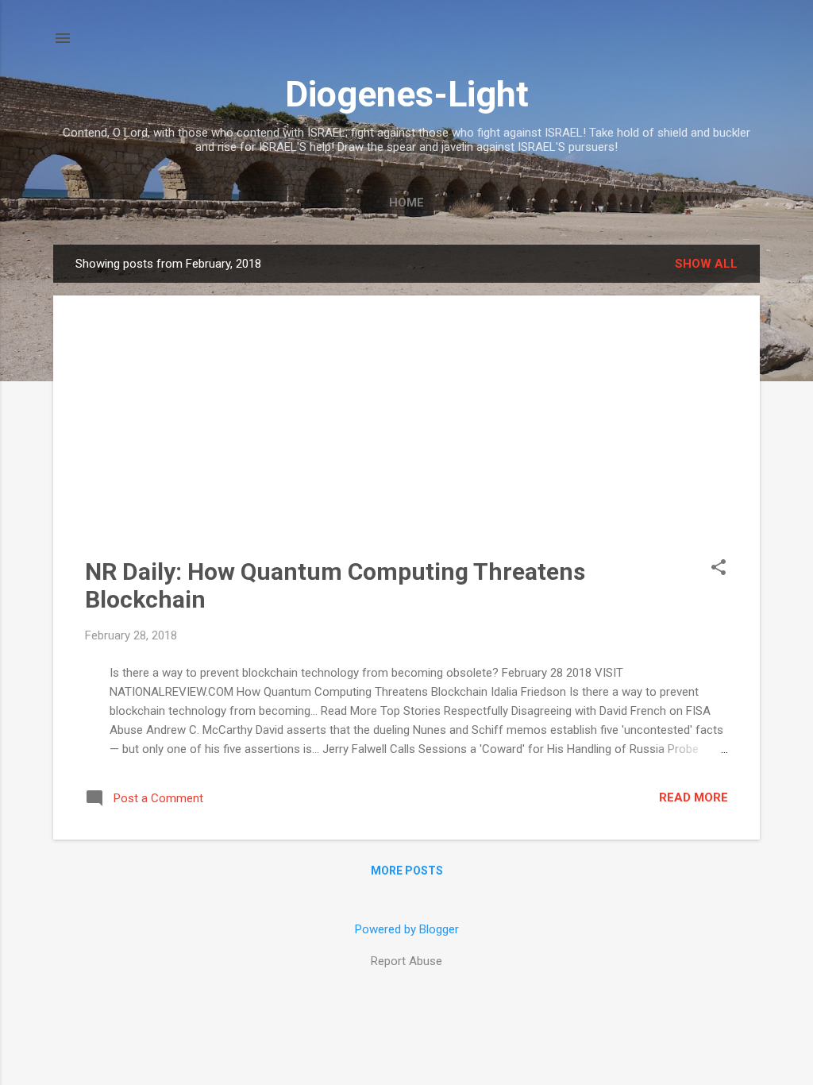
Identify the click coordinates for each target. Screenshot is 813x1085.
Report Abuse (406, 961)
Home (406, 202)
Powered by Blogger (407, 929)
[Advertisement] (406, 438)
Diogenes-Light (407, 94)
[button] (718, 569)
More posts (407, 870)
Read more (693, 797)
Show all (706, 264)
